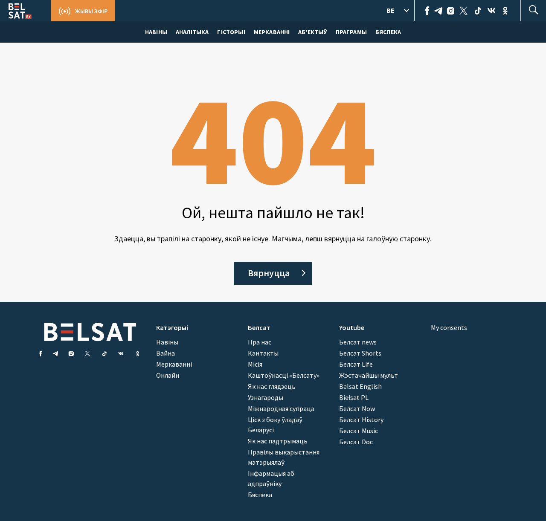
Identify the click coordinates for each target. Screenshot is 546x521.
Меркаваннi (272, 32)
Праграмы (351, 32)
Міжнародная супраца (281, 408)
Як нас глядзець (272, 386)
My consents (449, 327)
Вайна (165, 353)
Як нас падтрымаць (278, 441)
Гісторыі (231, 32)
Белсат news (358, 342)
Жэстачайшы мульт (368, 375)
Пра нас (259, 342)
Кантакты (263, 353)
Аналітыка (192, 32)
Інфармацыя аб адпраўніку (271, 478)
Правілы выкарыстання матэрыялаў (283, 457)
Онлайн (167, 375)
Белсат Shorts (360, 353)
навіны (156, 32)
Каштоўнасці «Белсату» (283, 375)
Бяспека (388, 32)
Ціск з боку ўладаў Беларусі (275, 424)
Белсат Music (358, 430)
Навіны (167, 342)
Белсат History (361, 419)
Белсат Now (357, 408)
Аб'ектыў (312, 32)
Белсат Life (356, 364)
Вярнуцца (269, 273)
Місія (255, 364)
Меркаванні (174, 364)
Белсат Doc (356, 441)
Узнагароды (265, 397)
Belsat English (360, 386)
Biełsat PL (354, 397)
